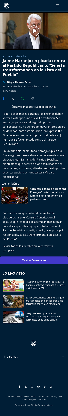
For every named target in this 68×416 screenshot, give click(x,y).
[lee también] (15, 195)
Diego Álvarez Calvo (19, 82)
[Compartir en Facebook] (4, 98)
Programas (11, 356)
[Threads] (51, 386)
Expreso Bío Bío (14, 56)
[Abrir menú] (57, 5)
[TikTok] (45, 386)
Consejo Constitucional (40, 217)
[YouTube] (39, 386)
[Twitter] (32, 386)
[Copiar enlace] (29, 98)
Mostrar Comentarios (34, 260)
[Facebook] (20, 386)
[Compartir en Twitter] (10, 98)
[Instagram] (26, 386)
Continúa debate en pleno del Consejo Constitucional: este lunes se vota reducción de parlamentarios (48, 194)
